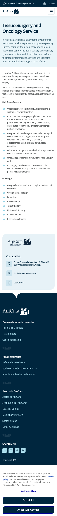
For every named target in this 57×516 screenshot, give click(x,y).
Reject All (28, 500)
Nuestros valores (10, 409)
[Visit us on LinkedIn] (23, 450)
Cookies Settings (28, 491)
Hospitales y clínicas (12, 328)
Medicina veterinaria (12, 415)
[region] (28, 490)
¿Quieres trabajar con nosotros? (18, 368)
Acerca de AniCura (11, 397)
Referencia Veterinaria (13, 362)
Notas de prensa (10, 427)
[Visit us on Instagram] (17, 450)
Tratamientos (9, 334)
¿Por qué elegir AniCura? (14, 403)
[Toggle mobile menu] (51, 11)
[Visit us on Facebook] (4, 450)
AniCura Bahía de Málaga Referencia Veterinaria (22, 4)
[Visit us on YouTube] (11, 450)
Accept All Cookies (28, 510)
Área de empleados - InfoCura (17, 374)
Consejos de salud (11, 340)
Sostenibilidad (9, 421)
